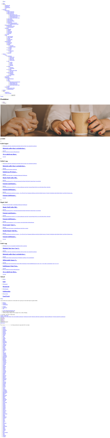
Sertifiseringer (7, 7)
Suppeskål (9, 29)
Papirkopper (7, 10)
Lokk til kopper (10, 36)
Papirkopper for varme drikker (5, 316)
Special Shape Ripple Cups (14, 17)
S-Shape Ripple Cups (13, 16)
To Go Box (7, 34)
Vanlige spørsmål (8, 93)
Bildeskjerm (7, 6)
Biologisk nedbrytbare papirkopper (38, 316)
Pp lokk (8, 38)
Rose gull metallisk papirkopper (17, 316)
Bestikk (8, 44)
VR (5, 8)
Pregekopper (9, 21)
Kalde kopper (9, 18)
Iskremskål (9, 33)
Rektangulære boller (11, 26)
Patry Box (11, 71)
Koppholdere (12, 74)
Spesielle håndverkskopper (12, 22)
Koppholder (9, 47)
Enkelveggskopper (10, 11)
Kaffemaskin (7, 77)
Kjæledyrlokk (9, 39)
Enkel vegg (12, 58)
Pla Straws (9, 43)
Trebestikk (11, 45)
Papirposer (9, 52)
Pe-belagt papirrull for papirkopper (59, 316)
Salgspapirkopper (10, 78)
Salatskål (9, 30)
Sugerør (8, 66)
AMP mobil (6, 315)
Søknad (4, 53)
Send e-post (2, 322)
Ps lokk (11, 63)
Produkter (4, 9)
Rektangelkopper (10, 27)
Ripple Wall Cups (10, 13)
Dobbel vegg (12, 57)
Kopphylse (9, 49)
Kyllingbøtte (9, 32)
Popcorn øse (9, 31)
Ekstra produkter (10, 72)
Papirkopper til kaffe (27, 316)
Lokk (6, 35)
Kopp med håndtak (10, 20)
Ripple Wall (12, 59)
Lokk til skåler (10, 37)
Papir (11, 48)
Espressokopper (10, 19)
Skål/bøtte (7, 28)
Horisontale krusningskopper (15, 15)
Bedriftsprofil (7, 5)
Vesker (8, 85)
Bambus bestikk (12, 46)
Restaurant (7, 76)
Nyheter (4, 90)
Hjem (4, 3)
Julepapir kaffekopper (48, 316)
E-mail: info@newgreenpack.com (9, 310)
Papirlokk (9, 40)
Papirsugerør (9, 42)
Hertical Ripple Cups (13, 14)
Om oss (4, 302)
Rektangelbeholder (8, 25)
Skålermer (11, 73)
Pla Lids (11, 64)
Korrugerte (12, 50)
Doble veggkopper (10, 12)
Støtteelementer (8, 41)
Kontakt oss (7, 92)
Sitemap (1, 315)
